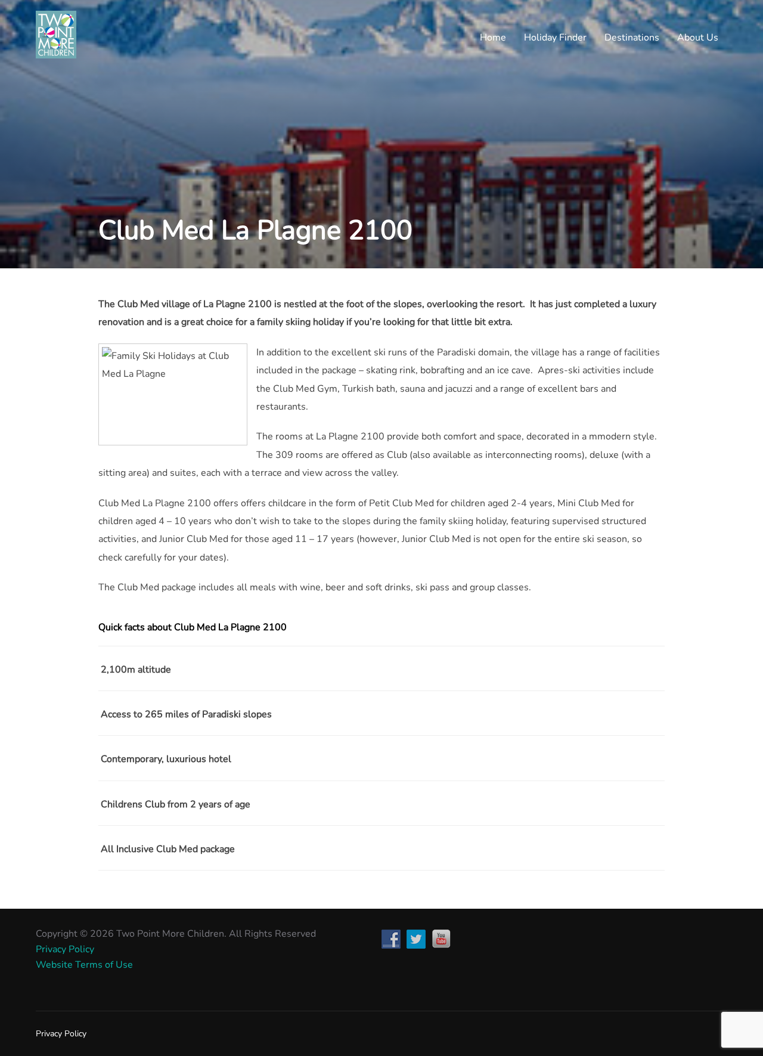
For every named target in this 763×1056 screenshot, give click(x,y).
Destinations (631, 37)
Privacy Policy (65, 949)
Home (493, 37)
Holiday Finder (555, 37)
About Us (697, 37)
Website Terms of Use (84, 964)
